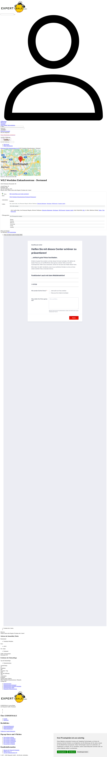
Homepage (3, 148)
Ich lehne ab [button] (72, 752)
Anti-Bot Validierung (5, 137)
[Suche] (14, 14)
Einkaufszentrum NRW (8, 687)
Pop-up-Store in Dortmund (9, 741)
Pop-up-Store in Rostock (9, 742)
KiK (84, 210)
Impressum (6, 720)
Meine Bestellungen (8, 145)
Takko (100, 210)
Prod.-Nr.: (3, 176)
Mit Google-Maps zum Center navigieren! (19, 194)
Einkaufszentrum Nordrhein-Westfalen (12, 686)
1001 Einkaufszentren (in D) (12, 148)
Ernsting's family (61, 203)
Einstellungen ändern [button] (82, 752)
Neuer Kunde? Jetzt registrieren (8, 125)
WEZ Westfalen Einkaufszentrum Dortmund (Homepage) (23, 197)
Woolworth (13, 211)
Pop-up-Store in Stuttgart (9, 744)
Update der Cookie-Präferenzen (8, 731)
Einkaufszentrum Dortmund (9, 685)
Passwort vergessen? (5, 131)
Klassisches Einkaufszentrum (10, 689)
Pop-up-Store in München (9, 740)
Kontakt (5, 718)
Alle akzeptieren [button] (62, 752)
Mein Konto (6, 144)
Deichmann (49, 203)
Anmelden (3, 129)
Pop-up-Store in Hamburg (9, 738)
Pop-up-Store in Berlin (8, 737)
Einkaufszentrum (7, 683)
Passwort (3, 128)
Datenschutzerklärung (8, 727)
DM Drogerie (55, 203)
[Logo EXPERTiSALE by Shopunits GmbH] (14, 12)
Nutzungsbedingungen (8, 726)
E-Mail (2, 126)
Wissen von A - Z (7, 751)
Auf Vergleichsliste (11, 232)
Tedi (103, 210)
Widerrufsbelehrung (8, 728)
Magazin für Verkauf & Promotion (11, 750)
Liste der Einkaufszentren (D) (10, 752)
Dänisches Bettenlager (41, 203)
